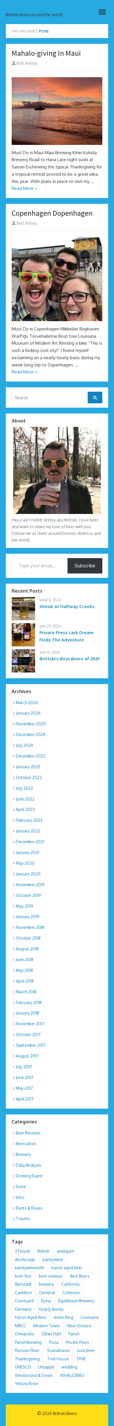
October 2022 (29, 777)
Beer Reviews (28, 1132)
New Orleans (79, 1325)
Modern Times (46, 1325)
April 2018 (25, 981)
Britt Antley (26, 63)
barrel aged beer (66, 1267)
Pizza (53, 1342)
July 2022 (24, 788)
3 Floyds (22, 1251)
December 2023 (30, 756)
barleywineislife (29, 1267)
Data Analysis (28, 1165)
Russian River (27, 1350)
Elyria (46, 1300)
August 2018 (27, 948)
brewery (46, 1284)
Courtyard (24, 1300)
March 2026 (27, 702)
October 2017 (28, 1034)
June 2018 (24, 959)
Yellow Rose (26, 1383)
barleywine (53, 1259)
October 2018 (28, 938)
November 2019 (30, 884)
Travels (23, 1218)
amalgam (65, 1251)
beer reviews (51, 1276)
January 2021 (27, 852)
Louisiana (90, 1317)
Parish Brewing (28, 1342)
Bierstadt (23, 1284)
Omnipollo (24, 1333)
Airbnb (43, 1251)
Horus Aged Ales (30, 1317)
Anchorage (25, 1259)
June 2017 (24, 1077)
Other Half (51, 1333)
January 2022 (28, 830)
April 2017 (25, 1098)
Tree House (58, 1358)
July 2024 (24, 745)
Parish (73, 1333)
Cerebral (47, 1292)
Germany (23, 1309)
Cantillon (23, 1292)
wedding (69, 1366)
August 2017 (27, 1055)
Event (21, 1186)
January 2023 (28, 766)
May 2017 (24, 1088)
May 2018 (24, 970)
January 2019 (27, 916)
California (70, 1284)
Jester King (63, 1317)
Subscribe (85, 566)
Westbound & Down (34, 1375)
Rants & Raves (29, 1208)
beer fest (23, 1276)
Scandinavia (58, 1350)
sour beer (86, 1350)
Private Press (77, 1342)
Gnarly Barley (51, 1309)
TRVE (81, 1358)
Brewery (23, 1154)
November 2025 (31, 723)
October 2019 (28, 895)
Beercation (26, 1143)
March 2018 (26, 991)
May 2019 (24, 906)
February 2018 (29, 1002)
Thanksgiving (27, 1358)
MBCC (20, 1325)
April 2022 (25, 809)
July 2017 (24, 1066)
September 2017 (31, 1045)
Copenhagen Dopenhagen (52, 213)
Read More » (24, 188)
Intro (20, 1197)
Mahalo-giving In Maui (46, 53)
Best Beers (79, 1276)
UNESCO (23, 1366)
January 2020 (28, 873)
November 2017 (30, 1023)
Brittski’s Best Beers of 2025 (69, 658)
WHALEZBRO (72, 1375)
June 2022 (25, 798)
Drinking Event (29, 1175)
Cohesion (71, 1292)
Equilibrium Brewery (76, 1300)
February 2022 (29, 820)
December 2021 (30, 841)
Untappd (46, 1366)
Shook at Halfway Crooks (67, 606)
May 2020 (25, 863)
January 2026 (28, 713)
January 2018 (27, 1012)
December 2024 (30, 734)
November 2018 (30, 927)
